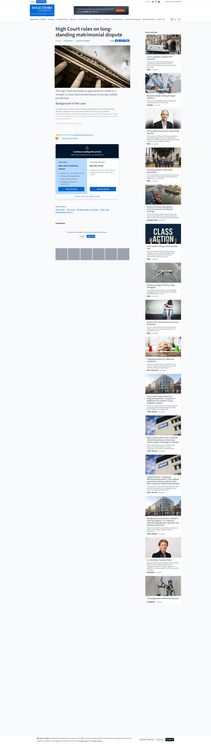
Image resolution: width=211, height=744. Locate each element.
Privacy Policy (97, 741)
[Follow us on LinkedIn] (153, 2)
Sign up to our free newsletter (173, 2)
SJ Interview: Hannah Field (159, 560)
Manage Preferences (147, 740)
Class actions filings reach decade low (162, 247)
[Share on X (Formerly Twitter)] (120, 40)
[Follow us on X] (156, 2)
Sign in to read (94, 196)
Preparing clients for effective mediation (160, 360)
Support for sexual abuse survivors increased (163, 323)
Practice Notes (62, 19)
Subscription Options (133, 19)
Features (51, 19)
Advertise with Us (149, 19)
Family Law (104, 210)
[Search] (179, 19)
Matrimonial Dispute (64, 212)
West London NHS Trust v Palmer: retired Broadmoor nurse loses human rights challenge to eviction (163, 440)
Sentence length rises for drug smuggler (161, 286)
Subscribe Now (41, 2)
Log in (82, 236)
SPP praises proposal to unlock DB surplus (163, 132)
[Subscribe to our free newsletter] (159, 2)
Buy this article (103, 189)
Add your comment (83, 41)
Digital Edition (117, 19)
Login (32, 2)
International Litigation (87, 210)
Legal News (34, 19)
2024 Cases (71, 210)
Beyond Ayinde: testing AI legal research (161, 97)
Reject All (160, 740)
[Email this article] (127, 40)
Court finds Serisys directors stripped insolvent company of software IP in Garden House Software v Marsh (161, 400)
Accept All (169, 740)
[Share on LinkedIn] (116, 40)
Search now (120, 10)
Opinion (43, 19)
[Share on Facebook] (124, 40)
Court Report (68, 41)
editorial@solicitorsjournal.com (83, 135)
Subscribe (90, 236)
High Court (60, 210)
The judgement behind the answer (163, 598)
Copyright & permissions (70, 138)
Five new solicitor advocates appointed (159, 171)
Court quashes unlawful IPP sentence (159, 58)
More (160, 19)
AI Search (106, 19)
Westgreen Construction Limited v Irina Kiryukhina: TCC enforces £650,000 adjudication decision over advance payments (163, 522)
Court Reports (96, 19)
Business (73, 19)
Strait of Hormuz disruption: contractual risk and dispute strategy (160, 209)
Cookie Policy (83, 741)
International (83, 19)
